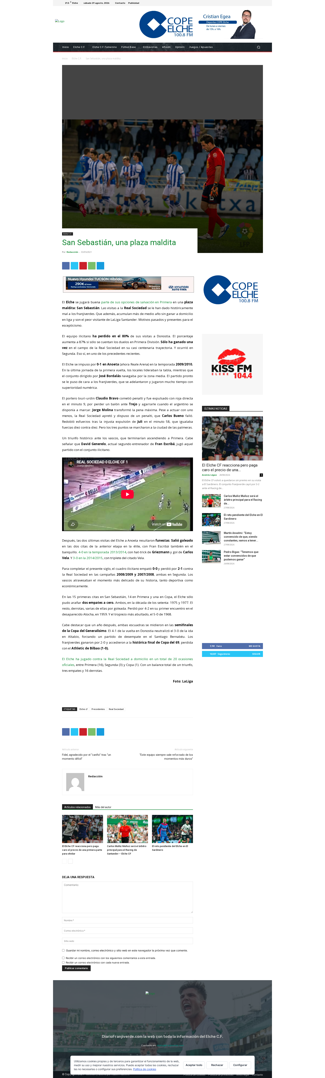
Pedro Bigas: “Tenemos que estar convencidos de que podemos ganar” (241, 555)
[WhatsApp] (92, 266)
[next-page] (70, 861)
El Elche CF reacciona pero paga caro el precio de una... (229, 467)
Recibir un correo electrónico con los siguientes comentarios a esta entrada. (111, 957)
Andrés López (209, 474)
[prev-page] (64, 861)
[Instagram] (247, 3)
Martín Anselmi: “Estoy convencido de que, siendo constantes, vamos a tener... (241, 536)
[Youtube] (260, 3)
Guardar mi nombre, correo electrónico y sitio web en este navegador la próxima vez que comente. (127, 950)
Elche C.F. (77, 58)
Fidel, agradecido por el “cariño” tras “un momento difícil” (86, 756)
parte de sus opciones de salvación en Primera (136, 302)
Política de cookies (144, 1069)
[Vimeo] (256, 3)
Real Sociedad (116, 709)
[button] (258, 47)
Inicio (65, 58)
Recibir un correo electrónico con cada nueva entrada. (98, 962)
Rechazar (217, 1065)
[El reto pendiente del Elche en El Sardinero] (172, 829)
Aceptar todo (194, 1065)
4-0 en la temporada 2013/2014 (102, 552)
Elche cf (83, 709)
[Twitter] (251, 3)
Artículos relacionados (77, 807)
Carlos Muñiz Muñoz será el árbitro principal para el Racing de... (243, 499)
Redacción (72, 252)
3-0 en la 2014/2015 (88, 558)
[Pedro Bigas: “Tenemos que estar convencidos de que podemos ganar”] (211, 556)
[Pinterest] (83, 266)
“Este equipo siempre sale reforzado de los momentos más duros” (166, 756)
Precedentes (98, 709)
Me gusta (254, 646)
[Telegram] (100, 266)
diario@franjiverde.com (170, 1045)
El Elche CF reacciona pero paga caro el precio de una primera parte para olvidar (82, 850)
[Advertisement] (162, 91)
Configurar (240, 1065)
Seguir (256, 653)
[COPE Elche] (194, 24)
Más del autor (103, 807)
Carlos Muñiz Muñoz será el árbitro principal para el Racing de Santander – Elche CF (126, 850)
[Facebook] (242, 3)
